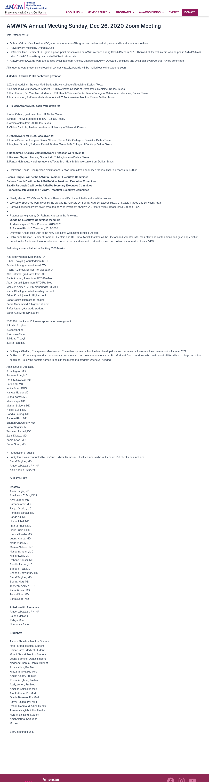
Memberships (97, 12)
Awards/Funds (150, 12)
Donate (189, 12)
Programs (123, 12)
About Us (73, 12)
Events (174, 12)
